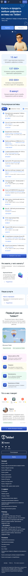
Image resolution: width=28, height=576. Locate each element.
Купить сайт (4, 463)
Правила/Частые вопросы (7, 539)
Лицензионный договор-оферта (9, 498)
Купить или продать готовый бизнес (10, 557)
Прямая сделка (5, 493)
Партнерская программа (7, 542)
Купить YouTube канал (7, 481)
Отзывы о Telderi (5, 495)
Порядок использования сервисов (9, 500)
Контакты (3, 546)
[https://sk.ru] (5, 443)
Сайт (2, 516)
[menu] (8, 2)
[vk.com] (2, 447)
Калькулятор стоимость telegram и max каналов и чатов (13, 552)
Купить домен (4, 472)
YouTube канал (12, 516)
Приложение (18, 521)
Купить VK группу (5, 479)
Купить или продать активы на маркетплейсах (12, 554)
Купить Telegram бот (6, 483)
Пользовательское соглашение (9, 506)
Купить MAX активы (6, 470)
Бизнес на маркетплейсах (7, 521)
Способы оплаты (5, 544)
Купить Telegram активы (7, 467)
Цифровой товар (5, 523)
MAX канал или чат (6, 519)
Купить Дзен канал (6, 474)
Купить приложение (6, 477)
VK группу (18, 516)
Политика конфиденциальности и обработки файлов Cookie (12, 503)
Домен (6, 516)
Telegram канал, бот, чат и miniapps (16, 517)
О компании (4, 491)
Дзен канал (4, 517)
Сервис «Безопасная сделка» (8, 508)
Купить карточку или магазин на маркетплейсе (13, 465)
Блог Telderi (4, 549)
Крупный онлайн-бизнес (17, 519)
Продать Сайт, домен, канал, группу (10, 486)
